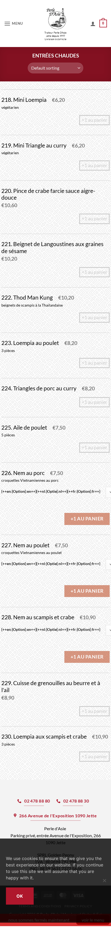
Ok (19, 896)
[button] (14, 23)
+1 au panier (87, 518)
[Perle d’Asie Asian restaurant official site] (55, 23)
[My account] (93, 24)
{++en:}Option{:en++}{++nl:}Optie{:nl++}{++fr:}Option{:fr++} (50, 492)
